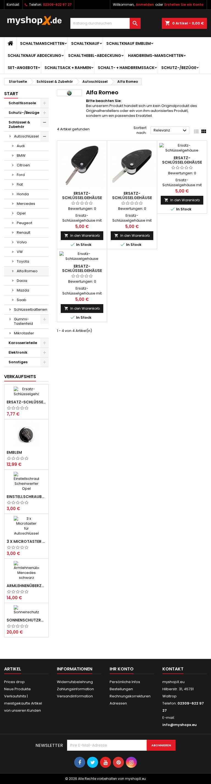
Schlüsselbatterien (30, 309)
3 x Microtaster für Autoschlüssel (26, 541)
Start (11, 93)
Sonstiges (18, 362)
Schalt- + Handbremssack (126, 67)
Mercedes (26, 203)
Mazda (23, 290)
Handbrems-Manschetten (155, 55)
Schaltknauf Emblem (128, 43)
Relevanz (171, 130)
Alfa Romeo (27, 271)
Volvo (22, 242)
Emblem (14, 452)
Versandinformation (75, 696)
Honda (23, 194)
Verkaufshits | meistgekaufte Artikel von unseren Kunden (23, 703)
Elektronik (18, 352)
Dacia (22, 280)
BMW (21, 155)
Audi (21, 145)
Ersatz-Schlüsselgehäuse (26, 402)
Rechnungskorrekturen (130, 696)
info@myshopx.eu (179, 724)
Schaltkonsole (22, 103)
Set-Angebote (23, 67)
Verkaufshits (20, 376)
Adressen (118, 703)
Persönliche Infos (125, 681)
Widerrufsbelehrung (75, 681)
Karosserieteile (23, 342)
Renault (23, 232)
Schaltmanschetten (42, 43)
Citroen (23, 165)
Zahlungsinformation (75, 689)
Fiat (20, 184)
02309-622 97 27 (57, 4)
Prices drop (14, 681)
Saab (21, 299)
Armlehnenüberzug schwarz (26, 586)
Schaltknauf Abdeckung (34, 55)
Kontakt (13, 4)
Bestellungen (121, 689)
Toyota (23, 261)
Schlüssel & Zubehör (19, 124)
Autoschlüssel (26, 136)
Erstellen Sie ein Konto (183, 4)
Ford (21, 174)
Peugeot (24, 222)
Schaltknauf (85, 43)
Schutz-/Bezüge (178, 67)
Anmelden (145, 4)
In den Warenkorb (82, 235)
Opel (21, 213)
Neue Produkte (17, 689)
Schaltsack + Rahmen (68, 67)
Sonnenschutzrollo (26, 620)
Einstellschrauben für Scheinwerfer (26, 496)
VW (20, 251)
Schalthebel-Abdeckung (94, 55)
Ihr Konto (122, 669)
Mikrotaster (24, 333)
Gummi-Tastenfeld (23, 321)
